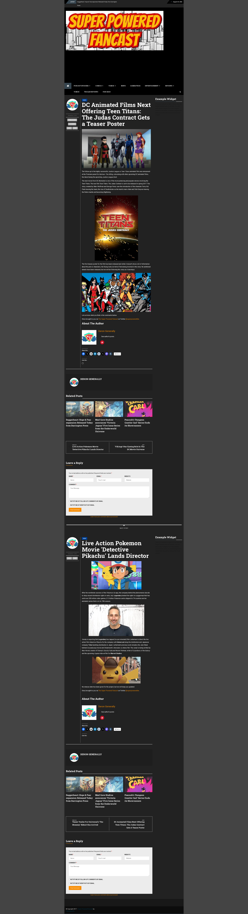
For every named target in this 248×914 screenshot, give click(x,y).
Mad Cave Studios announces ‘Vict (87, 2)
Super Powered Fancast (85, 905)
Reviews (168, 82)
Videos (111, 82)
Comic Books (72, 116)
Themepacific (70, 907)
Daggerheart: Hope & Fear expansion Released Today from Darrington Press (79, 419)
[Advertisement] (124, 62)
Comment (73, 481)
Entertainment (151, 82)
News (123, 82)
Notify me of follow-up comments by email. (86, 497)
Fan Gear (106, 88)
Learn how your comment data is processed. (104, 513)
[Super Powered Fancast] (67, 82)
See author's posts (107, 333)
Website (127, 472)
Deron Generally (72, 108)
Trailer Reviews (91, 88)
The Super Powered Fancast (108, 315)
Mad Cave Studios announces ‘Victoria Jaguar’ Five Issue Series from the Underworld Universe (107, 422)
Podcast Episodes (81, 82)
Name (71, 472)
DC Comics (72, 120)
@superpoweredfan (132, 315)
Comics (98, 82)
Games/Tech (135, 82)
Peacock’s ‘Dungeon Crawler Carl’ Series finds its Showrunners (137, 419)
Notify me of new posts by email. (82, 501)
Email (99, 472)
